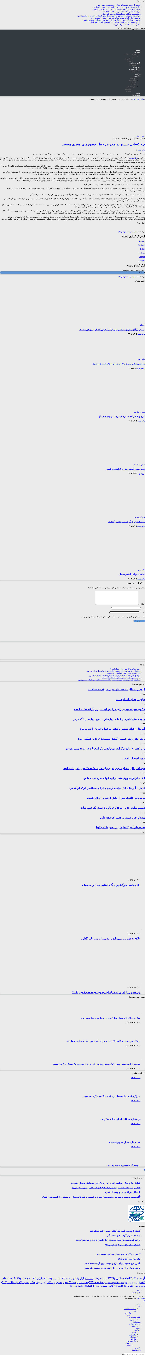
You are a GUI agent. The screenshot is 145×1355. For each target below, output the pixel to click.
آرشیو (136, 1278)
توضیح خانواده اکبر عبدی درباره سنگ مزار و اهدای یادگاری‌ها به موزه (114, 675)
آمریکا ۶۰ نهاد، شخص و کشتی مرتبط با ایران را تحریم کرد (112, 728)
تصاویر (137, 93)
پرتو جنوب (141, 150)
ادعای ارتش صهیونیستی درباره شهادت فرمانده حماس (114, 778)
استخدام (128, 89)
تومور (134, 231)
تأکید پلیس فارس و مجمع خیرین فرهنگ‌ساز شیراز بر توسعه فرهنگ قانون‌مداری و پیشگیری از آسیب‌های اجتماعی (90, 1197)
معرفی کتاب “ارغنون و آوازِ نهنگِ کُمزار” (125, 669)
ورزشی (137, 74)
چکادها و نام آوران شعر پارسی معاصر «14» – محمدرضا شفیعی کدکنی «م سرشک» (109, 680)
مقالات (133, 84)
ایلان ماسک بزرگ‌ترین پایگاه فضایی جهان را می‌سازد (121, 14)
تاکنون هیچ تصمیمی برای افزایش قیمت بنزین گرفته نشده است (109, 709)
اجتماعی (137, 52)
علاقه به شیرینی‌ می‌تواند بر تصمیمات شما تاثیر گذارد (110, 938)
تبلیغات (128, 91)
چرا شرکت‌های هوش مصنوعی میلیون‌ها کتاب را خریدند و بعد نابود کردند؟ (108, 1240)
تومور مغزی (128, 231)
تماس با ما (136, 1292)
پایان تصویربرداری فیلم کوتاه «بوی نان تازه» (123, 673)
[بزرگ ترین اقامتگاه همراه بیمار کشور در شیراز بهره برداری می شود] (130, 1014)
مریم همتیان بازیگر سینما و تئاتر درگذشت (126, 521)
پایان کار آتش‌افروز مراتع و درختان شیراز (122, 1192)
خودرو (129, 61)
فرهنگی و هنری (134, 69)
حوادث (21, 1278)
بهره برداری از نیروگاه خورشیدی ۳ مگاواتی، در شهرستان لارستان (116, 9)
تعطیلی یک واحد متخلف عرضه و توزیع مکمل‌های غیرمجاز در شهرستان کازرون (105, 1187)
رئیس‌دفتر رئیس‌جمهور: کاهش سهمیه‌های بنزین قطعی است (111, 738)
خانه (138, 1290)
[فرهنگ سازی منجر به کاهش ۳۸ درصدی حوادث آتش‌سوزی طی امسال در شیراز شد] (130, 1037)
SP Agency (141, 1298)
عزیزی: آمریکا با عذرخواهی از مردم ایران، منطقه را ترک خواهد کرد (107, 787)
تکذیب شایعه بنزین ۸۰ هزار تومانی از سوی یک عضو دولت (112, 807)
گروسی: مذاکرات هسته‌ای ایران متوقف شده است (121, 11)
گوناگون (137, 76)
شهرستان (136, 67)
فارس (41, 1283)
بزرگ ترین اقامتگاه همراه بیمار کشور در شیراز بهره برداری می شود (110, 1018)
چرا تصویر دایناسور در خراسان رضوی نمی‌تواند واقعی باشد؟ (106, 992)
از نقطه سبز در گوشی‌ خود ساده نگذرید (122, 1235)
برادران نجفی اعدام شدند (130, 699)
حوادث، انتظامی (130, 54)
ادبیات (133, 71)
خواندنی (133, 78)
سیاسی (137, 50)
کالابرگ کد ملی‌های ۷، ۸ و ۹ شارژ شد (126, 24)
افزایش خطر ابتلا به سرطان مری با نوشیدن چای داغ (122, 416)
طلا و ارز (128, 59)
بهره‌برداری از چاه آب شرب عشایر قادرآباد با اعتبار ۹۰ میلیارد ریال (115, 18)
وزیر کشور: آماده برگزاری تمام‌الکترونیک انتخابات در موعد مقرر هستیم (105, 748)
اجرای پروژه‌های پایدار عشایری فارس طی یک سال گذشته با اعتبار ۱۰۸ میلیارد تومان (108, 16)
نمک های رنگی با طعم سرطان (131, 574)
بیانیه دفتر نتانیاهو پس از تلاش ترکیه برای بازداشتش (116, 797)
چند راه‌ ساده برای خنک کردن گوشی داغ (122, 1244)
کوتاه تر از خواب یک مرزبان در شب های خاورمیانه (121, 678)
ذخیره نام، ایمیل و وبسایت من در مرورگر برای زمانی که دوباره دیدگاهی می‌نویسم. (111, 617)
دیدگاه (142, 604)
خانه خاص (132, 80)
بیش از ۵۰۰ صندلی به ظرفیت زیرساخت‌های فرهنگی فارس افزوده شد (113, 671)
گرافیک (133, 82)
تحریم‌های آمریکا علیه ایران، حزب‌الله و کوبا (120, 827)
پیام (117, 1286)
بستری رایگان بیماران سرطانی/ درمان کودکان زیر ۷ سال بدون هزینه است (112, 329)
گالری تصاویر (104, 1285)
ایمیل (142, 612)
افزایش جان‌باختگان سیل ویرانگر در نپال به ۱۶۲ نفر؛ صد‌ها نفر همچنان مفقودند (111, 20)
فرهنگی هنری (140, 517)
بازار (134, 56)
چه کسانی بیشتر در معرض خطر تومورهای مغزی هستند (103, 144)
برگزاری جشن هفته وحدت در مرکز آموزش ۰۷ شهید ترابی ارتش (116, 7)
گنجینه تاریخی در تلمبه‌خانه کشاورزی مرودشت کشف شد (119, 5)
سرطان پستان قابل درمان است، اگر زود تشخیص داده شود (119, 364)
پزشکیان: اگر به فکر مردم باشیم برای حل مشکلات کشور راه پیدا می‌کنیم (104, 768)
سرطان (121, 231)
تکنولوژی (132, 65)
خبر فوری (133, 1283)
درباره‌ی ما (136, 95)
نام (143, 608)
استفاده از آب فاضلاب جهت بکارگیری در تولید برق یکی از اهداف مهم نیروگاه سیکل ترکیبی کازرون (96, 1064)
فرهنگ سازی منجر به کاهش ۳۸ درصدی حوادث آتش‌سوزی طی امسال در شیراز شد (103, 1041)
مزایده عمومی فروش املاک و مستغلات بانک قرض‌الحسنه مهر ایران (115, 22)
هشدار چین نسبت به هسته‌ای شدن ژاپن (122, 817)
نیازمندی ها (132, 87)
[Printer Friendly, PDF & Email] (138, 227)
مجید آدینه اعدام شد (133, 758)
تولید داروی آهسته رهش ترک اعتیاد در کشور (125, 469)
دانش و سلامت (134, 63)
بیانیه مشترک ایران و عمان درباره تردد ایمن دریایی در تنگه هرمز (109, 719)
